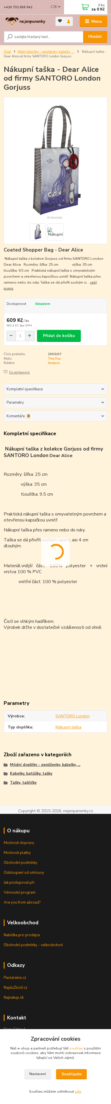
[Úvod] (25, 21)
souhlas (76, 1048)
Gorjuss (54, 363)
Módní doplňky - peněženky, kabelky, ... (46, 52)
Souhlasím (71, 1074)
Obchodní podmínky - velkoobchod (33, 945)
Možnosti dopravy (19, 842)
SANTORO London (73, 716)
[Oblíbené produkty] (60, 21)
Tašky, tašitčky (23, 782)
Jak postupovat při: (19, 882)
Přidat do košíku (59, 335)
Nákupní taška (68, 727)
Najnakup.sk (14, 997)
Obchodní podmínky (20, 862)
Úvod (7, 52)
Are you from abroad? (22, 902)
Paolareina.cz (15, 977)
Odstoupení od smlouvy (24, 872)
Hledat (95, 36)
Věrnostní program (20, 892)
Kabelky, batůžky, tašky (31, 773)
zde (78, 1091)
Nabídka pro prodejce (22, 935)
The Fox (54, 359)
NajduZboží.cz (15, 987)
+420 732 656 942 (18, 7)
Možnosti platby (17, 852)
